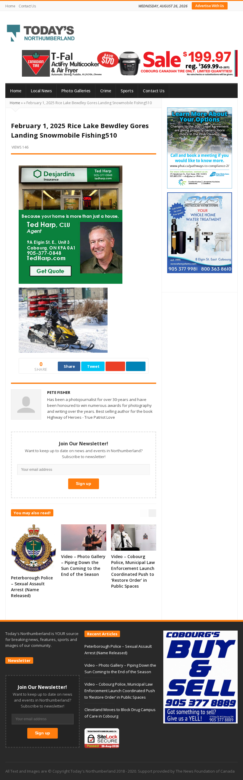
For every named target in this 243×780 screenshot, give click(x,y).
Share (69, 366)
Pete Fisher (58, 392)
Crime (105, 91)
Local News (41, 91)
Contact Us (27, 6)
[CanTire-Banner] (130, 63)
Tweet (93, 366)
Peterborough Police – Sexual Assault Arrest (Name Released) (32, 586)
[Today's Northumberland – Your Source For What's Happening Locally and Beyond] (40, 33)
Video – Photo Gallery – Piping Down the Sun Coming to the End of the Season (83, 565)
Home (10, 6)
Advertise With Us (209, 5)
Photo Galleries (75, 91)
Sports (127, 91)
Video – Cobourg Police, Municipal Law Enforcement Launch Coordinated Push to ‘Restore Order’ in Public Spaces (133, 571)
